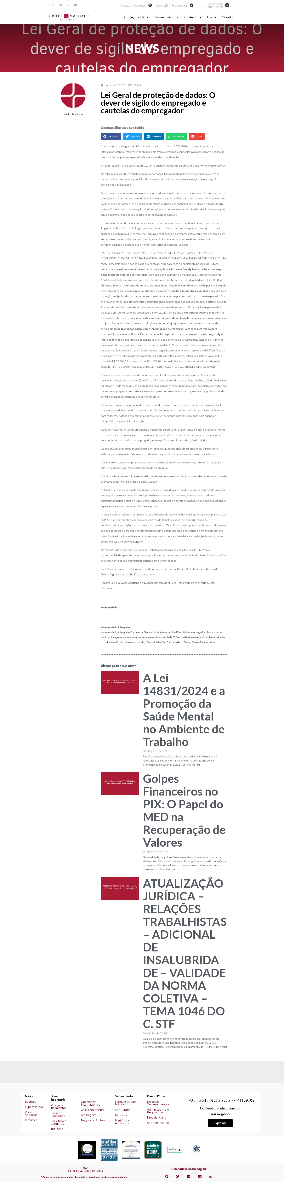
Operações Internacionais (90, 1103)
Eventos (30, 1101)
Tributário (57, 1129)
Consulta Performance (212, 5)
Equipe (211, 17)
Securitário (123, 1110)
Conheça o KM (134, 17)
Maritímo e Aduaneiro (122, 1122)
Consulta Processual (172, 5)
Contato (227, 17)
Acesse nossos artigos (221, 1100)
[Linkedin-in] (53, 5)
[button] (220, 1123)
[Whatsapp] (68, 5)
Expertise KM (34, 1107)
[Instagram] (60, 5)
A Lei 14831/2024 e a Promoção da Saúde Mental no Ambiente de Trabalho (184, 710)
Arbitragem (88, 1115)
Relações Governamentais (158, 1103)
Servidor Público (158, 1123)
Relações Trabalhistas (58, 1106)
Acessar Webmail (133, 5)
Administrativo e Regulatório (158, 1111)
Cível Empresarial (92, 1110)
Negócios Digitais (93, 1120)
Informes (31, 1120)
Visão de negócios (31, 1113)
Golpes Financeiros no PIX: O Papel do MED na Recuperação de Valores (184, 810)
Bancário (121, 1115)
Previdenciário (156, 1117)
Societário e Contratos (58, 1122)
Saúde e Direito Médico (125, 1103)
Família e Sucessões (58, 1114)
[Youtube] (75, 5)
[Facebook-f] (83, 5)
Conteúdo (190, 17)
